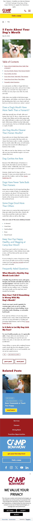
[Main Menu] (29, 11)
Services (16, 421)
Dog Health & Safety (14, 354)
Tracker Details (12, 519)
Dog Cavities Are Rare (10, 74)
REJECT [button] (16, 514)
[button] (30, 474)
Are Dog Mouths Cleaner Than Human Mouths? (17, 71)
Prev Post (8, 361)
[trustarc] (28, 519)
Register (18, 7)
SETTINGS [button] (10, 510)
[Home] (6, 11)
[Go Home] (3, 21)
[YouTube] (21, 467)
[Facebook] (6, 467)
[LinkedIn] (27, 467)
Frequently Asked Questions (11, 82)
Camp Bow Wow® (18, 262)
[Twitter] (16, 467)
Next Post (20, 361)
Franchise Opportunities (16, 434)
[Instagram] (11, 467)
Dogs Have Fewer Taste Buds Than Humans (16, 76)
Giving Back (16, 430)
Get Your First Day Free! (16, 454)
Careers (16, 425)
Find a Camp (16, 16)
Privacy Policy (5, 519)
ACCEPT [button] (23, 510)
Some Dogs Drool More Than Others (14, 79)
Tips (5, 354)
